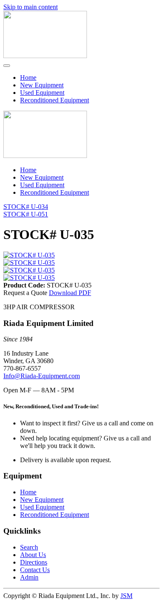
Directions (33, 562)
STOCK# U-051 (25, 214)
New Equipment (42, 85)
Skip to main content (30, 6)
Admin (29, 577)
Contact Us (35, 569)
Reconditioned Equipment (54, 100)
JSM (126, 595)
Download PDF (70, 292)
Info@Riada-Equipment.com (41, 375)
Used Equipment (42, 92)
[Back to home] (45, 55)
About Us (33, 554)
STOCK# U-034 (25, 206)
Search (29, 547)
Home (28, 77)
